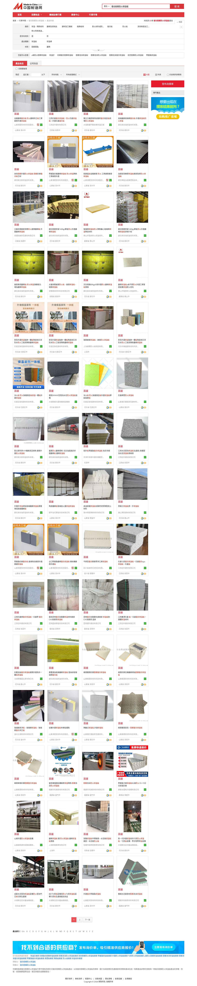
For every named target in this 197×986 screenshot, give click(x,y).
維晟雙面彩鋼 (95, 672)
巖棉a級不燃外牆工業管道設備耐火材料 (131, 285)
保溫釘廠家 (34, 956)
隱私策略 (108, 979)
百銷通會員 (22, 68)
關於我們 (68, 979)
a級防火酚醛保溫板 (39, 55)
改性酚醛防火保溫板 (135, 55)
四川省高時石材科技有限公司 (94, 568)
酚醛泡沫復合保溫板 (117, 55)
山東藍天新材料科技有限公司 (94, 900)
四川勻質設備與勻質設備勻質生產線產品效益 (63, 895)
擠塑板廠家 (49, 958)
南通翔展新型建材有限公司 (24, 235)
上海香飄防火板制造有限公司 (94, 346)
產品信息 (20, 63)
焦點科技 (101, 981)
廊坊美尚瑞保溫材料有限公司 (129, 125)
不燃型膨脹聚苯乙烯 (96, 561)
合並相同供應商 (175, 74)
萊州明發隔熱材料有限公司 (94, 512)
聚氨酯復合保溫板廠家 (35, 958)
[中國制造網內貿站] (28, 6)
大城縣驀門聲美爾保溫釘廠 (94, 125)
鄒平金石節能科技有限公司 (59, 512)
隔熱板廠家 (58, 958)
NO (60, 931)
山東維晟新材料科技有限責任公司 (94, 679)
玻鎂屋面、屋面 (96, 340)
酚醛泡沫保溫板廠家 (171, 956)
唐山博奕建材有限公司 (126, 512)
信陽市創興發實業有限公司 (94, 845)
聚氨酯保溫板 (151, 55)
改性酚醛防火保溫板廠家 (87, 956)
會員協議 (118, 979)
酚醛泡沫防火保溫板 (98, 55)
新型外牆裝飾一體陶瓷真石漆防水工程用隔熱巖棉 (28, 341)
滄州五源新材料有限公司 (23, 734)
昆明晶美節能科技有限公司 (59, 623)
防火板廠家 (67, 958)
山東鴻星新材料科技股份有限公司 (25, 125)
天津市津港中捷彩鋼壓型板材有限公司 (94, 457)
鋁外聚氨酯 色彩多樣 (97, 451)
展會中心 (75, 14)
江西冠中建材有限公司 (57, 125)
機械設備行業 (55, 14)
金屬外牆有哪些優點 (59, 728)
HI (45, 931)
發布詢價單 (167, 83)
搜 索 (177, 6)
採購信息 (35, 14)
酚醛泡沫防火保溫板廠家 (68, 956)
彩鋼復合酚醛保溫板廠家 (49, 956)
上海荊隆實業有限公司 (57, 845)
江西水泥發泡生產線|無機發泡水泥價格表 (131, 452)
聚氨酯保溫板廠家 (105, 956)
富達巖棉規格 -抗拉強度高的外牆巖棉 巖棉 (62, 452)
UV (80, 931)
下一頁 (87, 920)
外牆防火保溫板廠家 (120, 956)
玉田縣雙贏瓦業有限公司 (23, 679)
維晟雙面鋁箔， (130, 728)
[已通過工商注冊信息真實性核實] (41, 125)
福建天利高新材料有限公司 (59, 789)
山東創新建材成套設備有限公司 (25, 845)
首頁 (20, 14)
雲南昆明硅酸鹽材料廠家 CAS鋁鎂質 (62, 618)
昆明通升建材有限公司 (92, 623)
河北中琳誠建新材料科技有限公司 (129, 346)
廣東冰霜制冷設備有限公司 (128, 789)
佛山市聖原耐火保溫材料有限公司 (94, 235)
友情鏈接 (128, 979)
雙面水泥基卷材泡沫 (130, 894)
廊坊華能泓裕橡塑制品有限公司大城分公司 (129, 180)
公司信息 (34, 63)
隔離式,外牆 (93, 728)
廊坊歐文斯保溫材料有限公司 (25, 180)
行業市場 (93, 14)
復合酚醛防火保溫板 (28, 962)
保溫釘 (52, 55)
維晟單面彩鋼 (25, 783)
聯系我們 (78, 979)
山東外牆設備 (23, 838)
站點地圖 (98, 979)
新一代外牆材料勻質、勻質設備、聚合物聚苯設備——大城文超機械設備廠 (132, 841)
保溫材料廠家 (77, 958)
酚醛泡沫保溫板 (82, 55)
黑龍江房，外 (128, 506)
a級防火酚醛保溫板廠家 (153, 956)
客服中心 (88, 979)
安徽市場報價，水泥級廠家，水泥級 (97, 839)
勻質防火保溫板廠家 (136, 956)
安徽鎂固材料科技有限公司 (59, 291)
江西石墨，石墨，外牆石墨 (63, 119)
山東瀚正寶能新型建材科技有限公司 (129, 402)
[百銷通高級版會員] (38, 125)
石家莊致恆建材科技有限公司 (25, 346)
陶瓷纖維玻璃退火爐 (62, 506)
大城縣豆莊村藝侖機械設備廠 (129, 845)
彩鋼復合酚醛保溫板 (65, 55)
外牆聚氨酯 (92, 894)
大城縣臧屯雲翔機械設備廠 (59, 402)
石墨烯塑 (126, 395)
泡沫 (91, 783)
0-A (23, 931)
